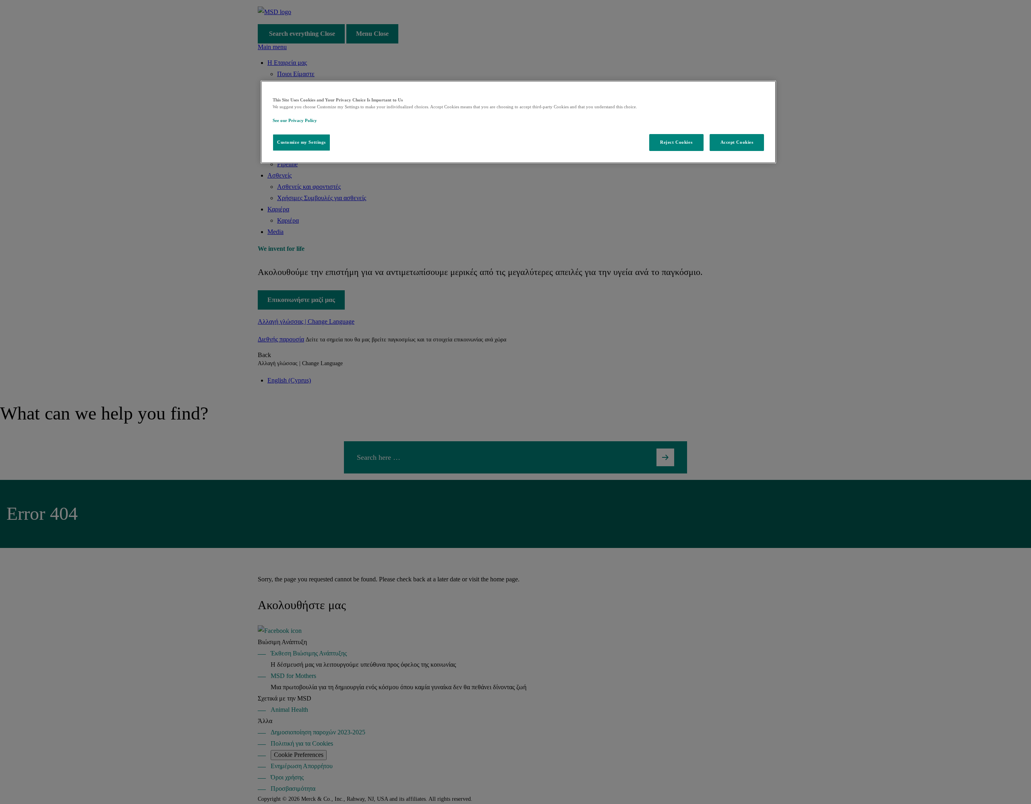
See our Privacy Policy (295, 120)
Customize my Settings (301, 142)
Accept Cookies (737, 142)
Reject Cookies (676, 142)
